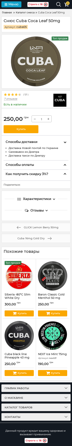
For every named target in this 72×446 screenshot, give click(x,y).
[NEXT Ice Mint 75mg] (52, 335)
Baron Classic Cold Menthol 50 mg (51, 298)
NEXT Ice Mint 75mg (52, 355)
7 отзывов (10, 98)
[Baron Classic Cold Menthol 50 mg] (52, 276)
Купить (21, 129)
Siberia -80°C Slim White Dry (17, 298)
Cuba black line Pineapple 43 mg (17, 357)
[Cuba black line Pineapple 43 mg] (19, 335)
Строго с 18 (35, 4)
